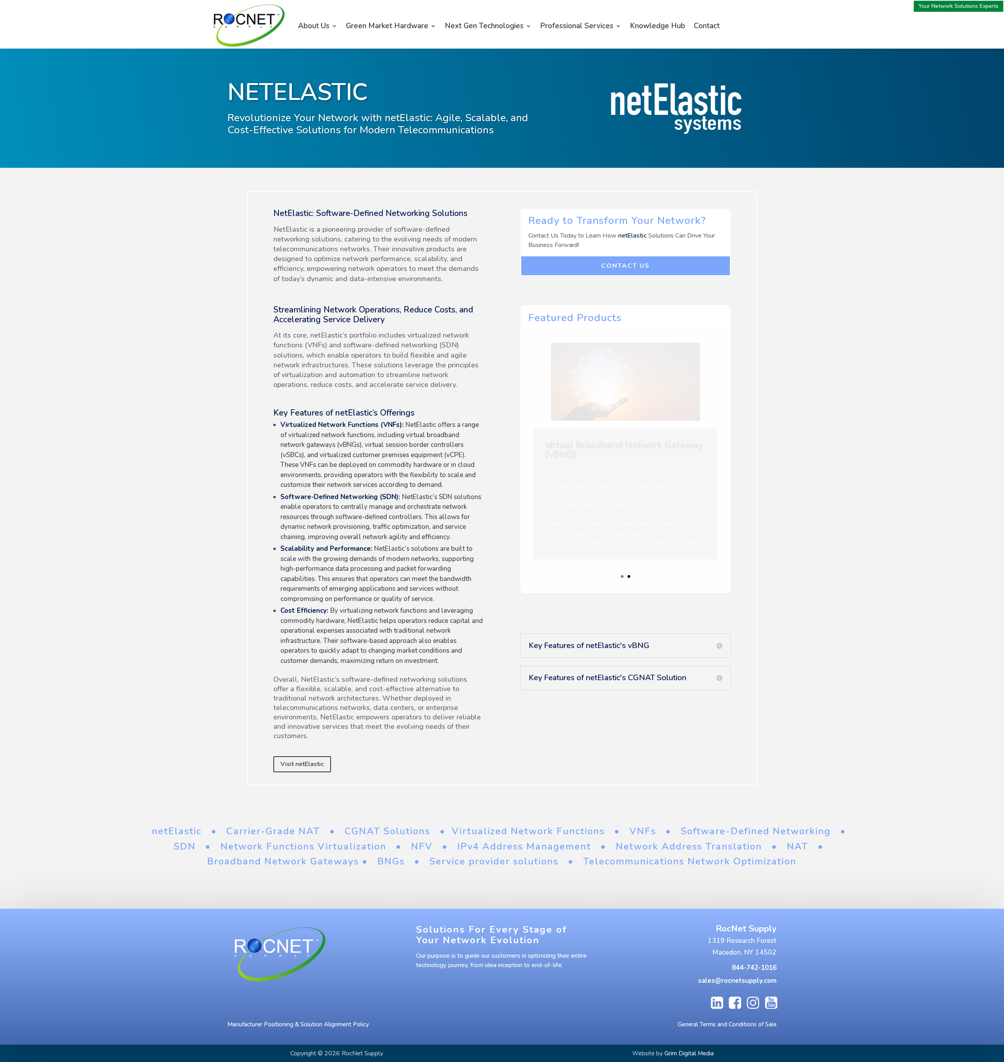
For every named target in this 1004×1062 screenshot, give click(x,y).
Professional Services (576, 26)
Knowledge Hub (657, 26)
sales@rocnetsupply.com (737, 980)
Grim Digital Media (689, 1053)
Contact (707, 26)
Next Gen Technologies (484, 26)
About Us (313, 26)
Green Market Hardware (387, 26)
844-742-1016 (754, 967)
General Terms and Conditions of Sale (727, 1024)
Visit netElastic (302, 764)
